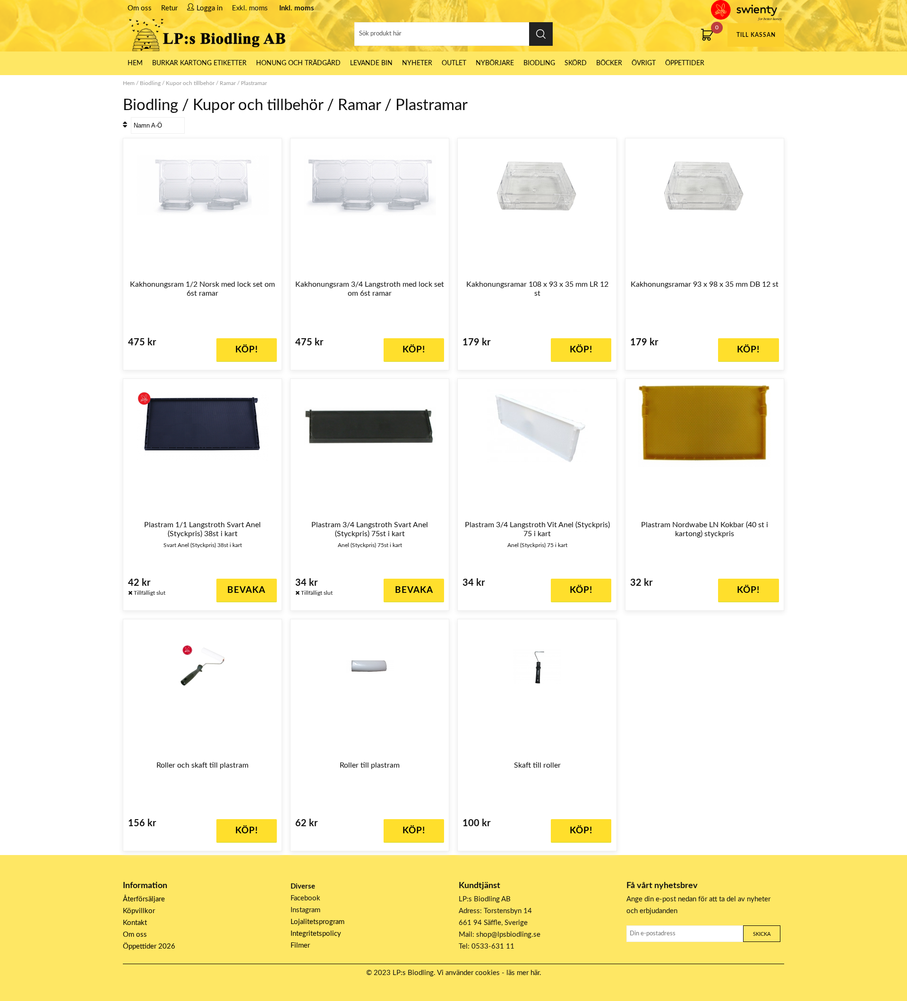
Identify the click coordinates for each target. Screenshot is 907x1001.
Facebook (305, 898)
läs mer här (522, 972)
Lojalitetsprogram (317, 921)
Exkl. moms (250, 8)
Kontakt (135, 922)
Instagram (305, 910)
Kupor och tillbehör (190, 83)
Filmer (300, 945)
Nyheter (417, 63)
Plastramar (254, 83)
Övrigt (644, 63)
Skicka (761, 934)
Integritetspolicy (316, 933)
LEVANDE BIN (371, 63)
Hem (129, 83)
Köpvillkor (139, 911)
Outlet (454, 63)
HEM (135, 63)
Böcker (609, 63)
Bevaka (246, 590)
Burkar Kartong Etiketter (199, 63)
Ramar (228, 83)
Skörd (576, 63)
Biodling (539, 63)
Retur (169, 8)
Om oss (140, 8)
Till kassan (756, 35)
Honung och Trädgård (298, 63)
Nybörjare (495, 63)
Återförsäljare (144, 899)
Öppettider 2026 (149, 946)
